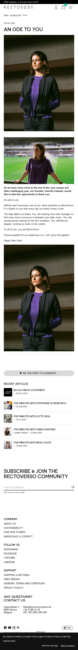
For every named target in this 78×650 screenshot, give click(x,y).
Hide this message (50, 646)
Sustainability (13, 528)
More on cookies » (68, 646)
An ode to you (15, 15)
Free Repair (12, 579)
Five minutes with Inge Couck (32, 442)
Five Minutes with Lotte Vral (32, 416)
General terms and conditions (24, 583)
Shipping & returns (17, 575)
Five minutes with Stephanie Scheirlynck (40, 403)
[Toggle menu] (70, 7)
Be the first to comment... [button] (40, 373)
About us (10, 523)
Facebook (10, 553)
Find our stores (15, 532)
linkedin (9, 562)
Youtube (9, 557)
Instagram (11, 549)
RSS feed (40, 632)
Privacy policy (14, 587)
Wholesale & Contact (18, 536)
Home (6, 15)
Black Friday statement (29, 390)
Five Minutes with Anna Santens (35, 429)
